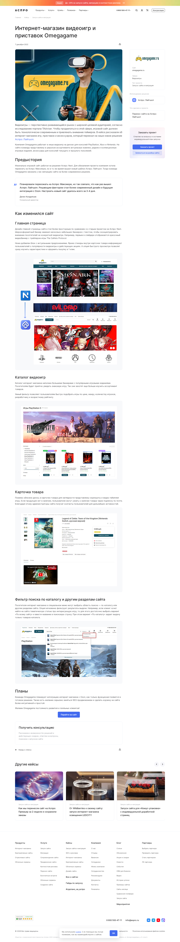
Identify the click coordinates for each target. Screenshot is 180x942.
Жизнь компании (98, 867)
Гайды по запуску (74, 883)
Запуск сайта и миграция (76, 848)
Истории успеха (123, 880)
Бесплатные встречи (48, 876)
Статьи (119, 848)
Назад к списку (24, 750)
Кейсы (69, 843)
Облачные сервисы (22, 862)
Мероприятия (123, 904)
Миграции (44, 853)
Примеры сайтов (123, 885)
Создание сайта (46, 885)
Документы (95, 880)
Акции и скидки (123, 857)
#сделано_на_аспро (75, 889)
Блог (119, 843)
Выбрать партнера (149, 848)
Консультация (158, 10)
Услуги (51, 10)
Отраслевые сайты (22, 857)
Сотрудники (96, 862)
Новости (120, 862)
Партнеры (83, 10)
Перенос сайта (46, 871)
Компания (96, 843)
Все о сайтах (72, 877)
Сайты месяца (122, 889)
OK (113, 933)
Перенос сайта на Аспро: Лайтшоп (144, 115)
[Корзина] (147, 10)
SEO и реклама (72, 853)
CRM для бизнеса (123, 871)
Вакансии (95, 857)
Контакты (95, 885)
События (120, 867)
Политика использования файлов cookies (148, 931)
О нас (93, 848)
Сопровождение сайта (49, 857)
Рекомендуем (96, 876)
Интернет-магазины (23, 848)
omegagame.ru (138, 70)
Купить (60, 10)
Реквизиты (95, 889)
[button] (156, 764)
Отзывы (94, 853)
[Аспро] (21, 10)
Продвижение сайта (48, 862)
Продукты (40, 10)
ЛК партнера (147, 862)
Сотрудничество (97, 871)
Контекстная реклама (48, 867)
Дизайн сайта (71, 871)
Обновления (121, 853)
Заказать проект (147, 147)
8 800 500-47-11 (123, 10)
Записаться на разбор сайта (147, 153)
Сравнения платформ (125, 894)
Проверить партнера (150, 853)
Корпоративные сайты (24, 853)
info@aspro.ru (132, 920)
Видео (119, 876)
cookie (78, 932)
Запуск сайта (45, 848)
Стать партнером (149, 857)
